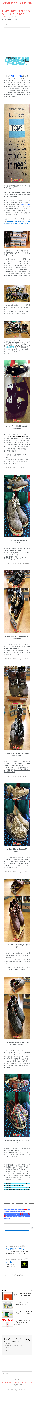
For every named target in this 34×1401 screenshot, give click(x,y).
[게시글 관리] (12, 1275)
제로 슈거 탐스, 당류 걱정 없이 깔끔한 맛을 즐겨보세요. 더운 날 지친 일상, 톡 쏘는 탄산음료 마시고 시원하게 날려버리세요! (17, 1252)
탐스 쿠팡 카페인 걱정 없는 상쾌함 (17, 1249)
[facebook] (8, 1390)
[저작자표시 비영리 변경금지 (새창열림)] (24, 1275)
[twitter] (12, 1390)
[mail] (25, 1390)
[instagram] (16, 1390)
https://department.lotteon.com (15, 1259)
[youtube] (20, 1390)
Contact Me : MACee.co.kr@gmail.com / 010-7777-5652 (13, 1345)
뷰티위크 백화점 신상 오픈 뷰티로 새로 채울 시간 (11, 1262)
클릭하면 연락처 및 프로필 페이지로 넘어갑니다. (17, 1230)
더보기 (30, 1290)
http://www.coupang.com (13, 1246)
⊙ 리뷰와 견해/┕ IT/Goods (9, 17)
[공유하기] (9, 1275)
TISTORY (17, 1379)
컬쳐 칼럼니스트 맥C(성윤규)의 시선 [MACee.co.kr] (17, 3)
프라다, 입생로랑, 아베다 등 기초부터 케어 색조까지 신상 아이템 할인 (11, 1265)
